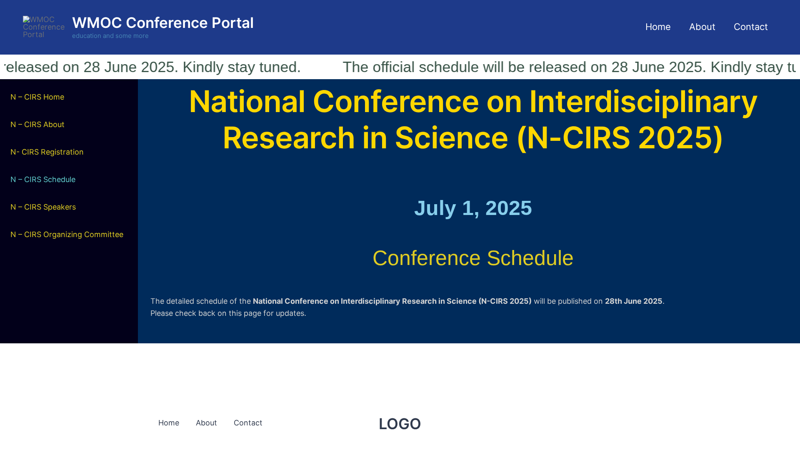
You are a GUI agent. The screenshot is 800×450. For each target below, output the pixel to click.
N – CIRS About (37, 124)
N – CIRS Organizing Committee (66, 234)
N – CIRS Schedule (42, 179)
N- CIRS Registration (47, 152)
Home (658, 26)
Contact (751, 26)
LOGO (400, 424)
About (702, 26)
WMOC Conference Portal (163, 22)
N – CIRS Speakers (43, 206)
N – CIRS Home (37, 96)
